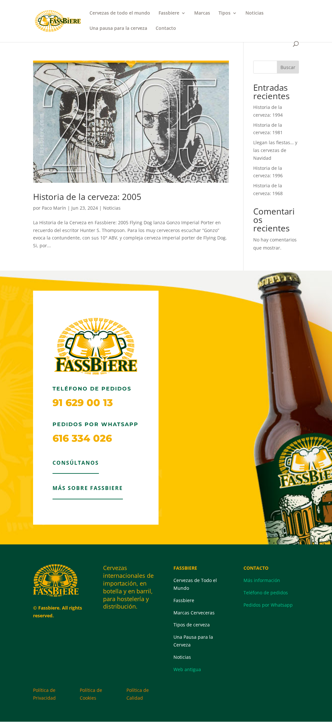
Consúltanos (76, 462)
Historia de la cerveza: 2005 (87, 197)
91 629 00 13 (83, 403)
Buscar (287, 67)
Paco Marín (54, 208)
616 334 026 (82, 438)
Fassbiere (169, 13)
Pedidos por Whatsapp (268, 605)
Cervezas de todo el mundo (119, 13)
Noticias (254, 13)
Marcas (202, 13)
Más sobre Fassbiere (88, 488)
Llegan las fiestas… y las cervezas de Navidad (275, 150)
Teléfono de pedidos (265, 592)
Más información (261, 580)
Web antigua (187, 669)
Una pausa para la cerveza (118, 28)
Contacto (166, 28)
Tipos (225, 13)
